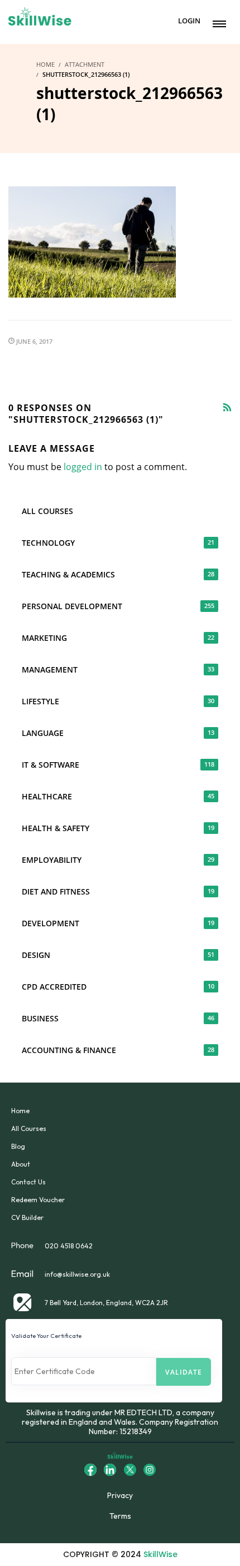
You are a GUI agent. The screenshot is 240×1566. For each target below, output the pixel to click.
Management (118, 669)
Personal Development (118, 606)
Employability (118, 859)
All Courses (47, 511)
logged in (83, 467)
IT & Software (118, 764)
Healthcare (118, 796)
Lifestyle (118, 701)
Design (118, 955)
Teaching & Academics (118, 574)
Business (118, 1018)
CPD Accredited (118, 986)
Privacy (120, 1495)
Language (118, 733)
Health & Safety (118, 828)
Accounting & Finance (118, 1050)
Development (118, 923)
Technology (118, 542)
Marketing (118, 638)
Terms (120, 1516)
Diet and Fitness (118, 891)
